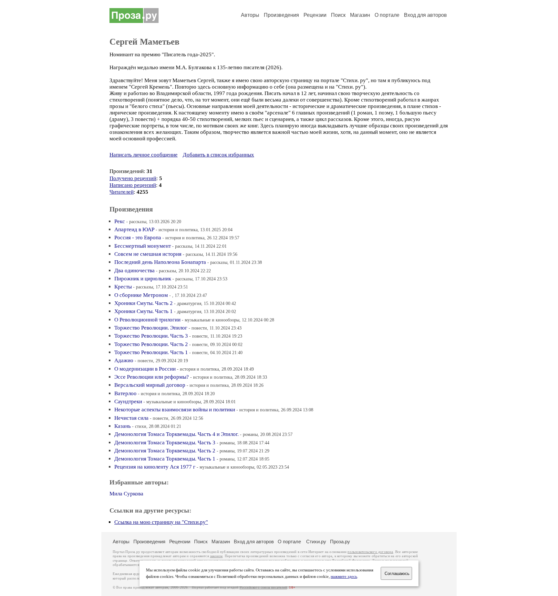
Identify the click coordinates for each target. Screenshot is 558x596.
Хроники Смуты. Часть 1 (143, 311)
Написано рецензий (132, 185)
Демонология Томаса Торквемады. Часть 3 (164, 442)
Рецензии (315, 15)
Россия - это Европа (137, 237)
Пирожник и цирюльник (142, 279)
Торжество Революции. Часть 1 (151, 352)
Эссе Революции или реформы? (151, 377)
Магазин (360, 15)
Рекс (119, 221)
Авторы (250, 15)
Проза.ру (340, 541)
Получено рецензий (132, 178)
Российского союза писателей (263, 587)
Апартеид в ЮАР (134, 229)
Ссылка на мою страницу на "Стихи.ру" (161, 522)
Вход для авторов (425, 15)
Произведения (281, 15)
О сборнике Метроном (141, 295)
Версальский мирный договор (149, 385)
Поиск (338, 15)
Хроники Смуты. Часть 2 (143, 303)
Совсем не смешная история (147, 254)
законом (216, 556)
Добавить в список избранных (218, 155)
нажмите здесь (344, 576)
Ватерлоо (125, 393)
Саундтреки (128, 401)
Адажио (123, 360)
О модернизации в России (145, 369)
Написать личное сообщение (143, 155)
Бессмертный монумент (142, 246)
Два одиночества (134, 270)
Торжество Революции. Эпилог (150, 328)
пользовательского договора (370, 552)
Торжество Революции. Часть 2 (151, 344)
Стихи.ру (316, 541)
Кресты (123, 287)
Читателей (121, 192)
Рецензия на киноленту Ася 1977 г (154, 467)
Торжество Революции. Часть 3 (151, 336)
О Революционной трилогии (147, 320)
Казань (122, 426)
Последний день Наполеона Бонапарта (160, 262)
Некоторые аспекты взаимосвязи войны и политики (174, 409)
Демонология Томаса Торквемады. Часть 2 (164, 451)
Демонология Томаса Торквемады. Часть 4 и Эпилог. (176, 434)
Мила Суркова (126, 494)
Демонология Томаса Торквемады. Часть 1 (164, 459)
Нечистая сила (131, 418)
